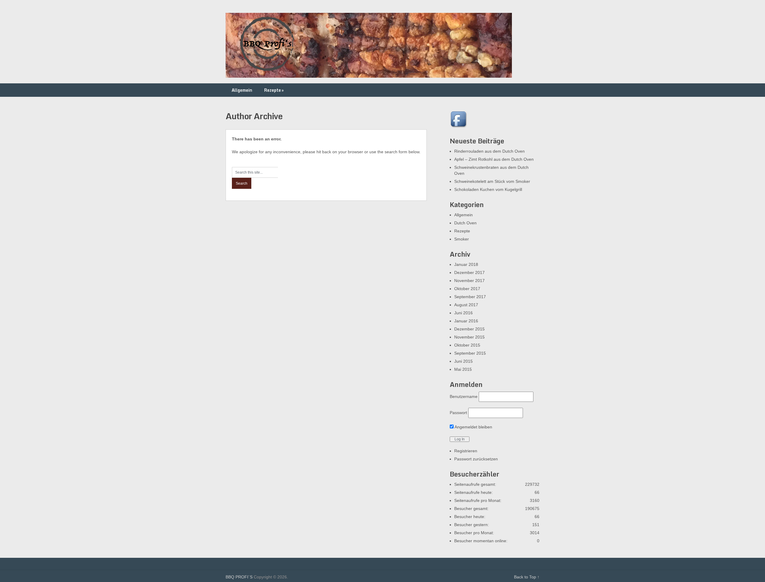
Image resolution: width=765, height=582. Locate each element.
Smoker (461, 239)
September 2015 (470, 353)
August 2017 (466, 304)
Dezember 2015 (469, 329)
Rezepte (274, 90)
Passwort (458, 412)
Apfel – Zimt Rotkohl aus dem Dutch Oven (494, 159)
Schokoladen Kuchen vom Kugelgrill (488, 189)
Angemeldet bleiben (473, 427)
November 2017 (469, 280)
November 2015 (469, 337)
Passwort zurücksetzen (476, 459)
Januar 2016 (466, 320)
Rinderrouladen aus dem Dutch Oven (489, 151)
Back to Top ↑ (526, 577)
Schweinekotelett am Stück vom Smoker (492, 181)
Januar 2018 (466, 264)
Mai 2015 (463, 369)
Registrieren (465, 450)
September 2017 (470, 296)
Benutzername (464, 396)
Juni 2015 (463, 361)
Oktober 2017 (467, 288)
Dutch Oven (465, 222)
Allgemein (242, 90)
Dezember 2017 (469, 272)
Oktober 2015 (467, 345)
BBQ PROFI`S (239, 577)
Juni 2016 (463, 312)
